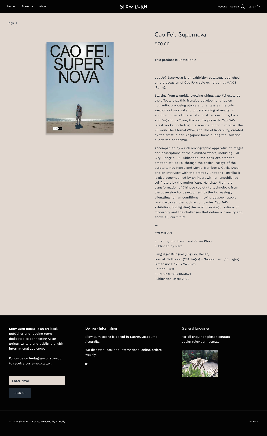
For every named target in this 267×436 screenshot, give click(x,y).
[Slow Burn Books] (133, 6)
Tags (12, 23)
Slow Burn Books (29, 421)
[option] (80, 88)
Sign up (20, 393)
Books (25, 6)
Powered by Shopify (53, 421)
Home (11, 6)
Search (253, 421)
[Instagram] (86, 364)
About (43, 6)
